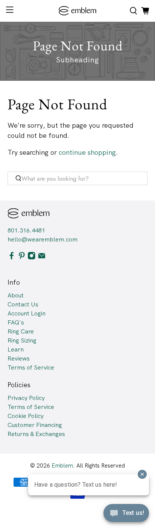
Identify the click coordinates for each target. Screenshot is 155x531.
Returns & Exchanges (36, 434)
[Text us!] (126, 515)
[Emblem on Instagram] (31, 257)
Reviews (19, 358)
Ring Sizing (22, 340)
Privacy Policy (26, 398)
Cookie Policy (26, 416)
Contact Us (23, 304)
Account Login (27, 313)
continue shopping (87, 152)
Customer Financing (35, 425)
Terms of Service (31, 367)
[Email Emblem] (42, 257)
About (16, 295)
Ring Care (21, 331)
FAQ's (16, 322)
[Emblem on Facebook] (12, 257)
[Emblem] (77, 10)
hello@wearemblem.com (43, 239)
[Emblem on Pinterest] (22, 257)
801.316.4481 (26, 230)
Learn (16, 349)
